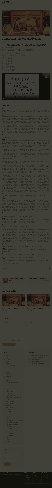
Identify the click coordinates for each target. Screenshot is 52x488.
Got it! (45, 10)
